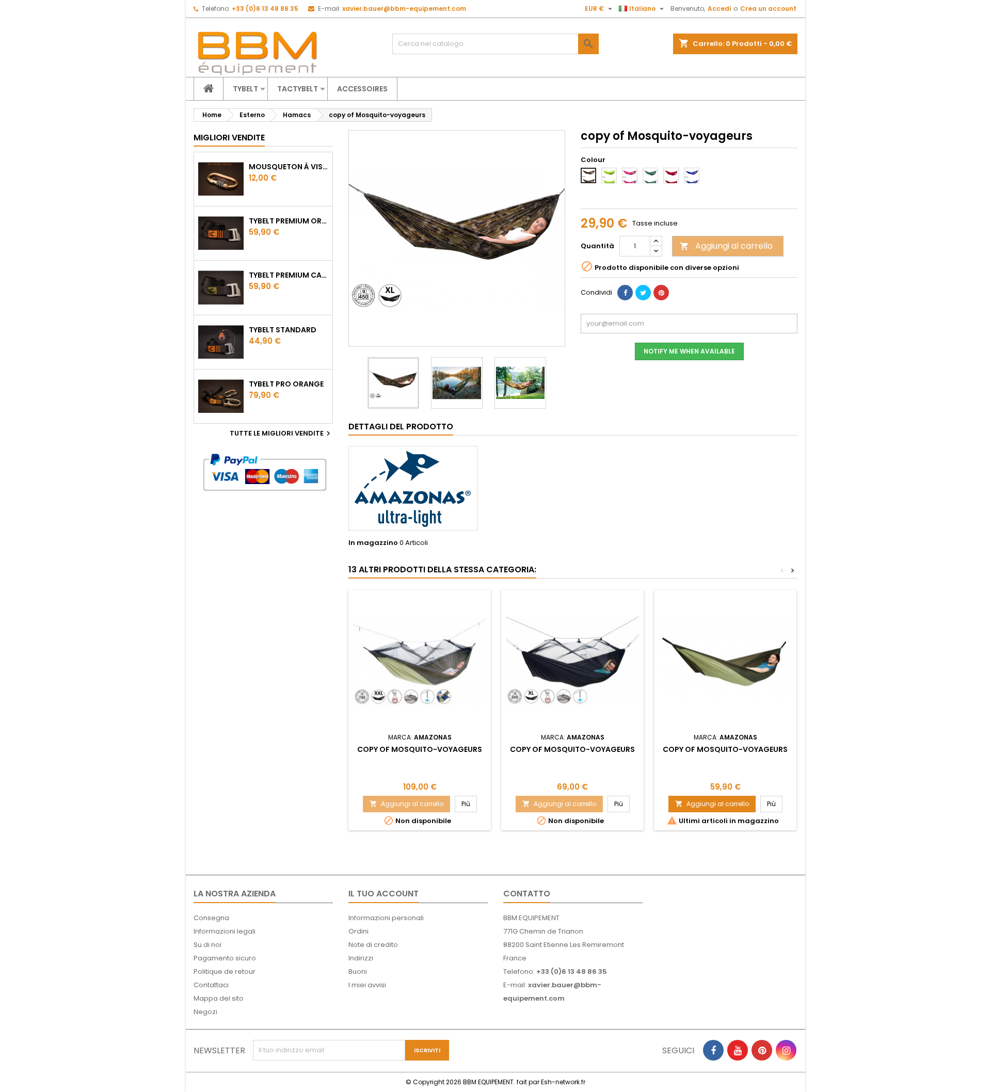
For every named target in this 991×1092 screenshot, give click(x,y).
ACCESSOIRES (362, 89)
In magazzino (373, 543)
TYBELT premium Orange (288, 221)
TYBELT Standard (282, 330)
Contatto (526, 894)
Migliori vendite (229, 137)
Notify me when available (689, 351)
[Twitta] (643, 292)
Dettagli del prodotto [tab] (400, 426)
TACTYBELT (297, 89)
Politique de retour (224, 971)
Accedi (719, 8)
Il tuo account (383, 894)
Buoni (357, 971)
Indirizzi (360, 958)
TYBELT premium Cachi (288, 275)
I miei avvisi (367, 985)
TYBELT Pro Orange (286, 384)
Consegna (211, 918)
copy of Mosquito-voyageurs (419, 749)
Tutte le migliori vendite (281, 433)
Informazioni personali (386, 918)
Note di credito (373, 945)
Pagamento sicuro (225, 958)
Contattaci (211, 985)
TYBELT (245, 89)
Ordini (358, 931)
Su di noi (207, 945)
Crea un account (768, 8)
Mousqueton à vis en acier (288, 167)
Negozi (205, 1012)
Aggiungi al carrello (726, 246)
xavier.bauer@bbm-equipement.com (404, 8)
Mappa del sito (219, 998)
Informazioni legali (224, 931)
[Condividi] (625, 292)
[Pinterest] (661, 292)
